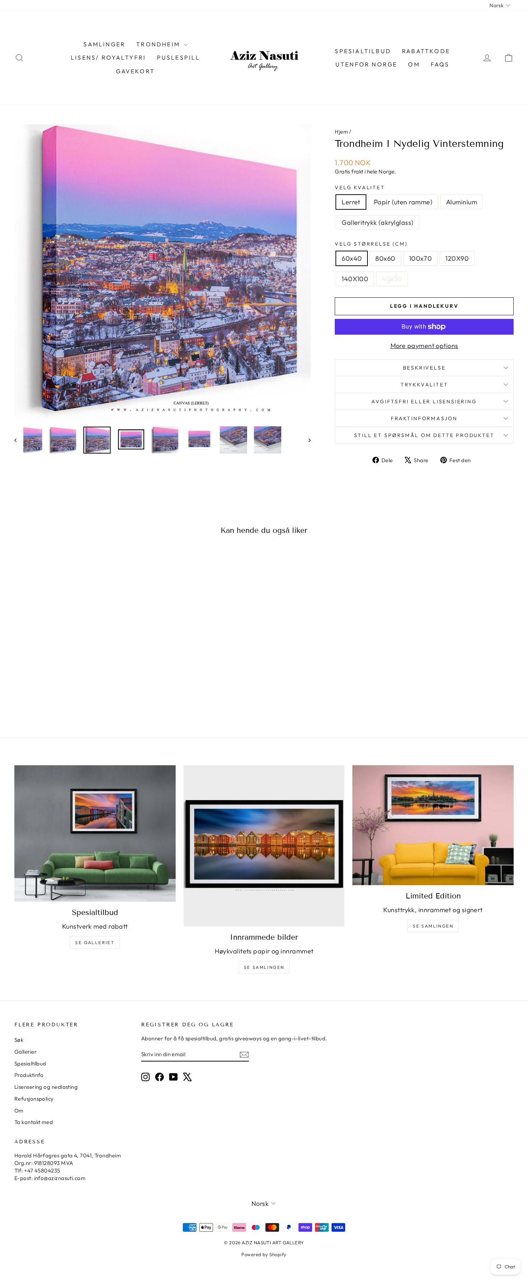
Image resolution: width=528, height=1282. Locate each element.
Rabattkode (426, 51)
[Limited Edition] (433, 825)
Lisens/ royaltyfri (108, 57)
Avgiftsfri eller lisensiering (424, 401)
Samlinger (104, 44)
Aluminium (461, 202)
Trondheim (159, 44)
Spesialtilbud (363, 51)
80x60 (385, 258)
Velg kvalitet (360, 187)
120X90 (457, 258)
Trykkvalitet (424, 384)
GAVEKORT (135, 71)
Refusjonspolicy (34, 1098)
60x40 (352, 258)
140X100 (355, 279)
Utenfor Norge (366, 64)
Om (414, 64)
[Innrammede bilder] (264, 845)
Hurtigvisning (74, 663)
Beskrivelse (424, 367)
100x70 (420, 258)
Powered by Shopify (263, 1254)
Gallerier (25, 1051)
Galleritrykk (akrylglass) (377, 222)
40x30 (392, 279)
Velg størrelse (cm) (371, 244)
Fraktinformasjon (424, 418)
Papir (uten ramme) (403, 202)
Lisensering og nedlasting (46, 1086)
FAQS (440, 64)
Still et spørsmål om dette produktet (424, 435)
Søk (18, 1039)
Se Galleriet (95, 942)
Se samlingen (264, 967)
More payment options (424, 346)
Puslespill (178, 57)
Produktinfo (29, 1075)
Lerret (351, 202)
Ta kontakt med (33, 1122)
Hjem (341, 131)
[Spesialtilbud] (95, 833)
